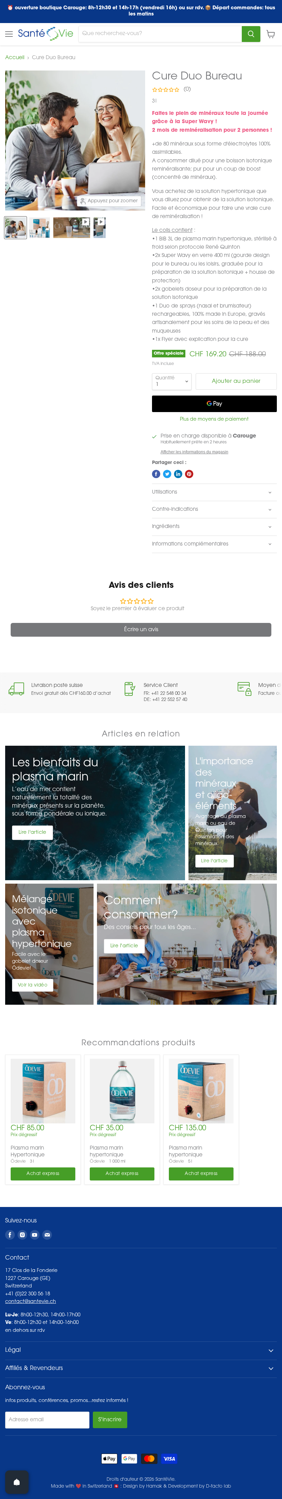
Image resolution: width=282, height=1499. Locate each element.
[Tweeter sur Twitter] (167, 474)
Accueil (14, 58)
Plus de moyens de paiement (214, 419)
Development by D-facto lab (199, 1486)
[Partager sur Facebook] (156, 474)
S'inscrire (110, 1420)
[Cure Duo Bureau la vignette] (15, 228)
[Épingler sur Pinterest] (189, 474)
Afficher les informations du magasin (194, 452)
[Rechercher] (251, 34)
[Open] (17, 1482)
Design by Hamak (142, 1486)
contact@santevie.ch (30, 1302)
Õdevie (18, 1162)
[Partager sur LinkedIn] (178, 474)
